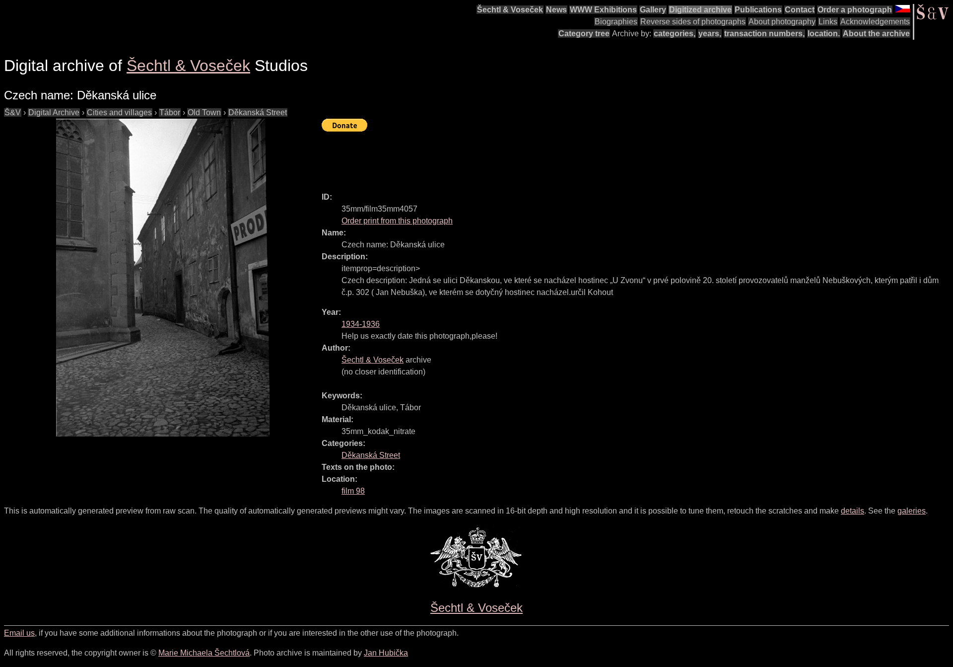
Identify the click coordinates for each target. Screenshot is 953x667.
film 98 (353, 491)
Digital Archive (53, 112)
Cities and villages (119, 112)
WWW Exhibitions (603, 9)
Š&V (12, 112)
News (556, 9)
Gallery (653, 9)
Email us (19, 633)
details (852, 511)
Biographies (616, 21)
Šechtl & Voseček (510, 9)
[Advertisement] (502, 157)
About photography (782, 21)
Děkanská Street (257, 112)
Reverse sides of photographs (693, 21)
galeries (911, 511)
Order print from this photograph (397, 221)
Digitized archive (700, 9)
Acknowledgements (875, 21)
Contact (800, 9)
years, (709, 33)
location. (824, 33)
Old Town (204, 112)
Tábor (169, 112)
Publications (758, 9)
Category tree (584, 33)
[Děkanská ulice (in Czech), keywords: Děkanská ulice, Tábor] (163, 278)
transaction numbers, (764, 33)
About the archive (876, 33)
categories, (674, 33)
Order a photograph (854, 9)
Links (827, 21)
